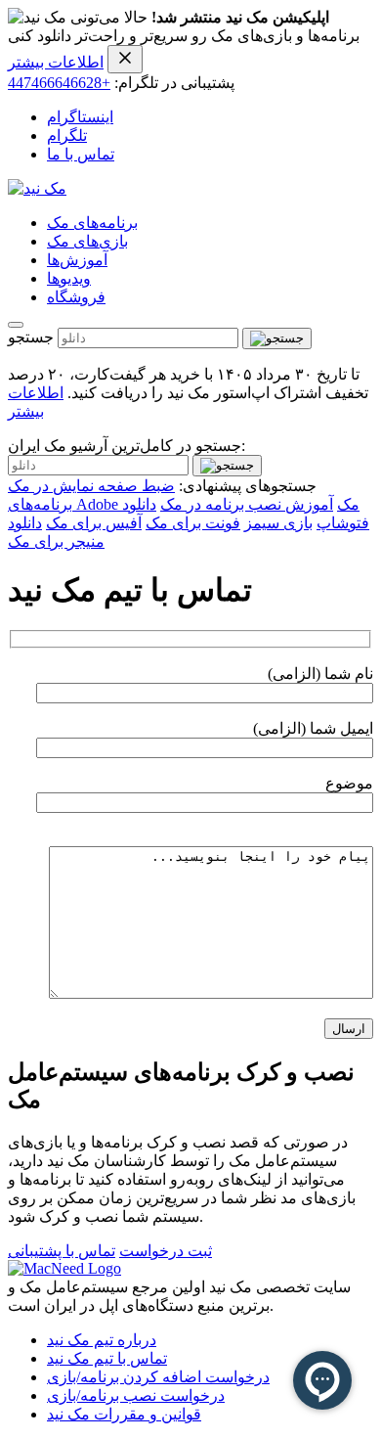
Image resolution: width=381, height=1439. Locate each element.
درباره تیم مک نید (101, 1339)
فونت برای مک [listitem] (193, 523)
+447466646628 (59, 82)
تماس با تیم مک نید (107, 1358)
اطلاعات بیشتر (56, 62)
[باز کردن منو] (15, 325)
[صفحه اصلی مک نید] (37, 188)
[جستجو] (277, 338)
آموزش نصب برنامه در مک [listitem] (246, 504)
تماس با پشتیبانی (61, 1250)
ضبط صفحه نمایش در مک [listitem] (91, 485)
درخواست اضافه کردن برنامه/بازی (158, 1377)
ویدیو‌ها (69, 278)
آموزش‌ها (77, 259)
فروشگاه (76, 297)
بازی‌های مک (87, 241)
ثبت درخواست (165, 1250)
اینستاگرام (80, 117)
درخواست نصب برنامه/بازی (136, 1395)
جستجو (31, 337)
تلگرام (67, 135)
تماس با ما (80, 154)
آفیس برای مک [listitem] (94, 523)
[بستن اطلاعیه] (125, 59)
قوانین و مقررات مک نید (124, 1414)
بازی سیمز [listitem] (278, 523)
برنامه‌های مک (92, 222)
